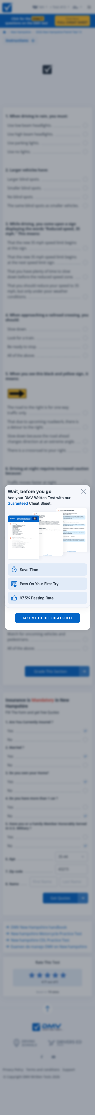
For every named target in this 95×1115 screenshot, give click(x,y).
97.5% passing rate (36, 598)
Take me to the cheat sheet (47, 618)
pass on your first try (39, 583)
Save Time (29, 569)
